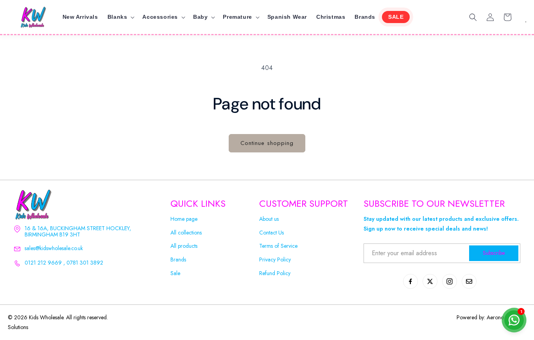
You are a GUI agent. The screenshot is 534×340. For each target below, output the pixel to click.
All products (183, 246)
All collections (186, 232)
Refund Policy (274, 273)
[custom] (410, 281)
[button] (120, 17)
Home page (183, 219)
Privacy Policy (275, 259)
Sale (175, 273)
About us (269, 219)
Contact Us (271, 232)
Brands (178, 259)
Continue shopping (267, 143)
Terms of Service (278, 246)
